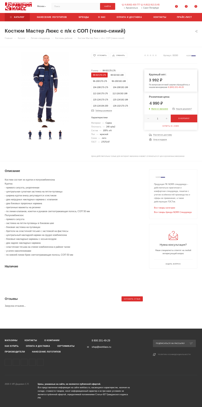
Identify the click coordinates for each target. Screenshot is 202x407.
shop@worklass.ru (101, 347)
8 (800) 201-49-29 (176, 87)
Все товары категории (164, 208)
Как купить (12, 346)
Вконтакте (8, 362)
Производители (15, 352)
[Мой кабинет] (166, 7)
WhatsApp (32, 362)
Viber (24, 362)
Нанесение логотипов (46, 352)
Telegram (16, 362)
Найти (107, 6)
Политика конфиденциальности (174, 354)
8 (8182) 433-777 (132, 4)
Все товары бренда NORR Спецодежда (173, 212)
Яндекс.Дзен (40, 362)
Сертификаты (66, 346)
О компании (51, 340)
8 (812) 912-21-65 (152, 4)
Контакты (31, 340)
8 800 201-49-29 (101, 340)
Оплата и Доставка (38, 346)
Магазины (11, 340)
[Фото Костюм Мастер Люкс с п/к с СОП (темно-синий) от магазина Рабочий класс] (45, 87)
